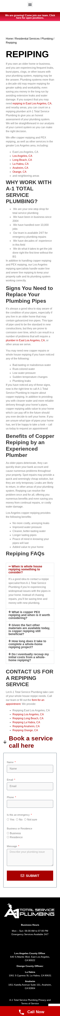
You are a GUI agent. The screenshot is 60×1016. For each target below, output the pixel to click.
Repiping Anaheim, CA (26, 726)
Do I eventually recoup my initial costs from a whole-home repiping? (28, 657)
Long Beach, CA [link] (22, 159)
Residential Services (27, 38)
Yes (12, 819)
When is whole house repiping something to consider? (25, 569)
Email (10, 779)
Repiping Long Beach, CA (28, 718)
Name (10, 762)
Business (15, 833)
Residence (16, 837)
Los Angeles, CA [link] (22, 156)
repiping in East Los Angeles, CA (32, 103)
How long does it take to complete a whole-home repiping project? (27, 644)
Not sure (32, 819)
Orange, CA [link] (19, 171)
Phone (10, 797)
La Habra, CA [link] (20, 163)
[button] (30, 4)
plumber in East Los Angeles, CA (25, 340)
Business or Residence (19, 828)
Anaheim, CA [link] (20, 167)
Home (9, 38)
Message (12, 846)
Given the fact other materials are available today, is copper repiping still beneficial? (29, 629)
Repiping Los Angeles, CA (28, 714)
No (20, 819)
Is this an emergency (18, 814)
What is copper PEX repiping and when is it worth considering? (29, 615)
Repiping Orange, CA (25, 730)
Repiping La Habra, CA (26, 722)
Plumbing (47, 38)
